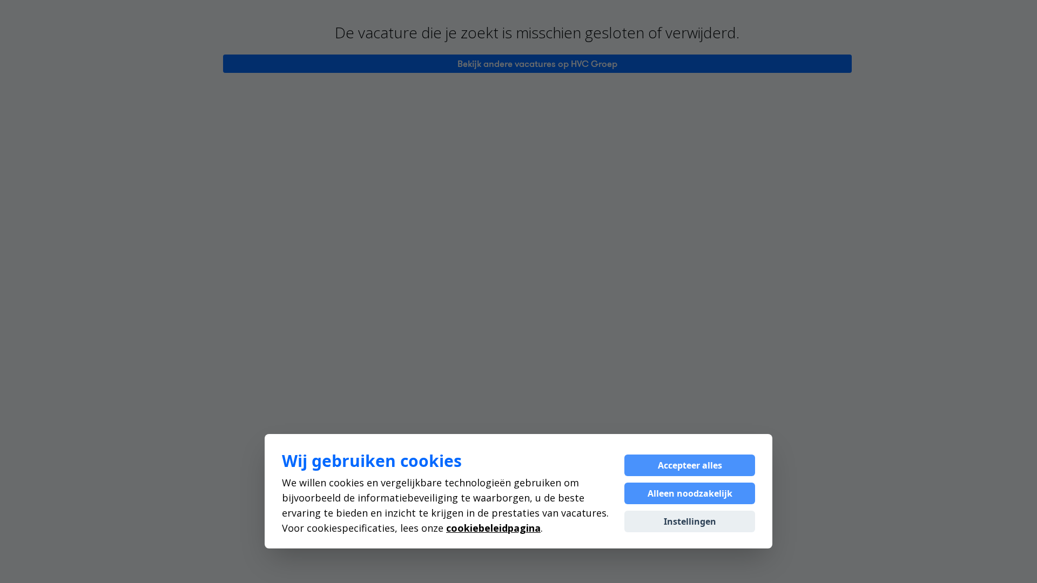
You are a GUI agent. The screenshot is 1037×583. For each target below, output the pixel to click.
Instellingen (690, 521)
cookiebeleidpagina (493, 527)
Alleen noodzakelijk (690, 493)
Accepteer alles (690, 465)
